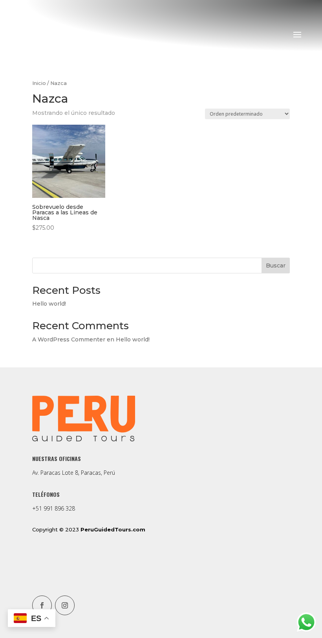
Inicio (39, 83)
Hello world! (49, 303)
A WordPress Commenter (68, 339)
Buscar (275, 265)
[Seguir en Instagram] (65, 605)
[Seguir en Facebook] (42, 605)
